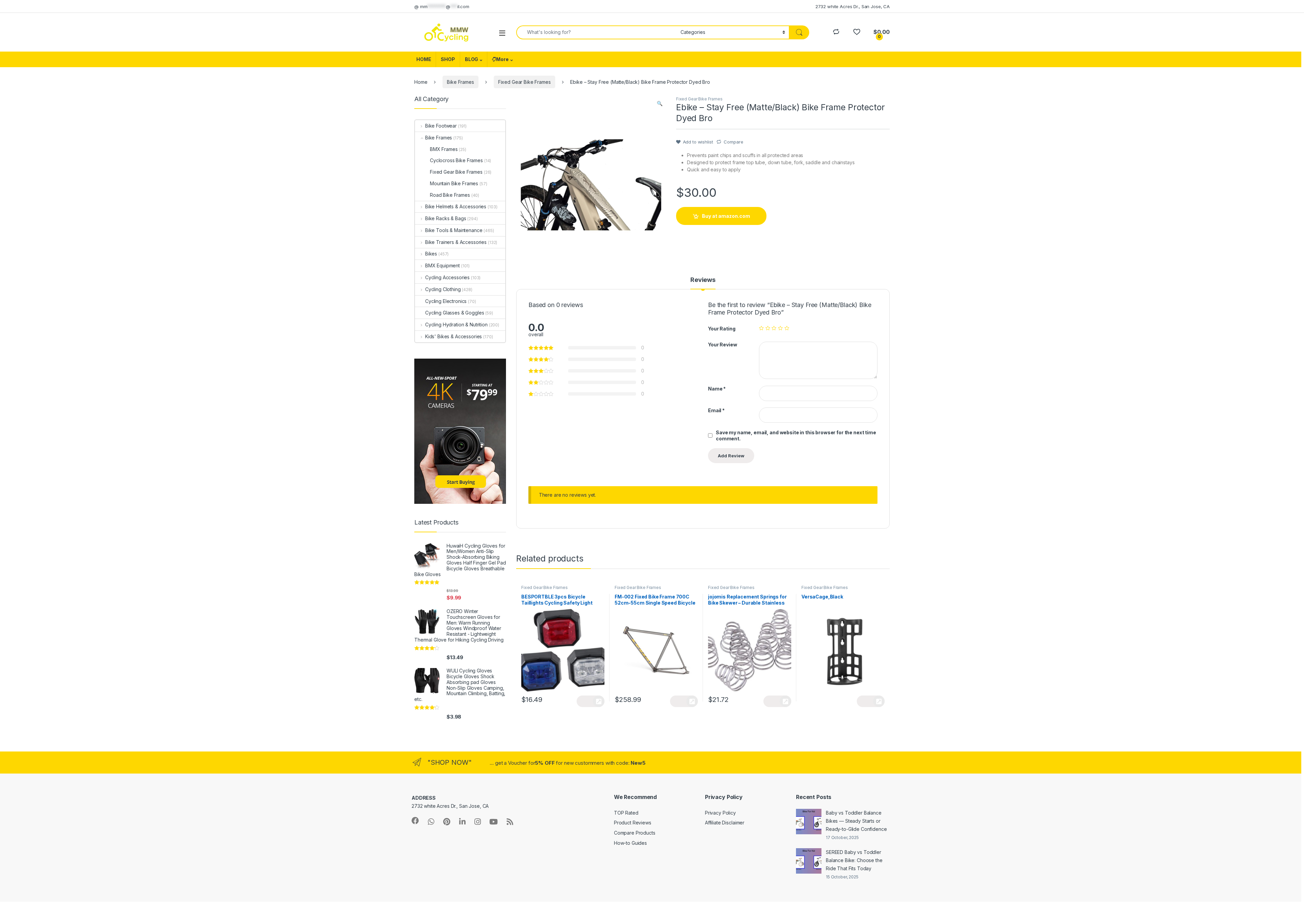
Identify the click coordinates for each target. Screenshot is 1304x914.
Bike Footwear (441, 126)
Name (717, 389)
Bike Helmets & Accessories (455, 206)
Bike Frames (460, 82)
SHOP (448, 59)
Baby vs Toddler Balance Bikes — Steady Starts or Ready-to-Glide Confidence (856, 821)
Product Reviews (632, 822)
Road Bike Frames (450, 195)
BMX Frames (444, 149)
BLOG (471, 59)
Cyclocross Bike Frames (456, 160)
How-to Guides (630, 843)
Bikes (431, 253)
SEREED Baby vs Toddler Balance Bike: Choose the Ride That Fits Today (854, 860)
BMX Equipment (442, 265)
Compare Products (634, 833)
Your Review (722, 344)
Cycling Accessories (447, 277)
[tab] (703, 283)
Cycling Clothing (443, 289)
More (502, 59)
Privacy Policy (720, 813)
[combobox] (596, 32)
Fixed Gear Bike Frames (524, 82)
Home (420, 82)
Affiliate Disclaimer (724, 822)
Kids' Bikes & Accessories (453, 336)
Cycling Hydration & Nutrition (456, 324)
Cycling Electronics (446, 301)
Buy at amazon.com (726, 216)
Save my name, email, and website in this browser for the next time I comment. (797, 435)
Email (716, 410)
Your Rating (721, 328)
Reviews (703, 280)
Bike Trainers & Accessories (456, 242)
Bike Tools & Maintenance (453, 230)
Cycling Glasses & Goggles (454, 313)
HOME (423, 59)
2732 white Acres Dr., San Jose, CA (852, 6)
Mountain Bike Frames (454, 183)
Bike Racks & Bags (445, 218)
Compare (733, 142)
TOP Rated (626, 813)
